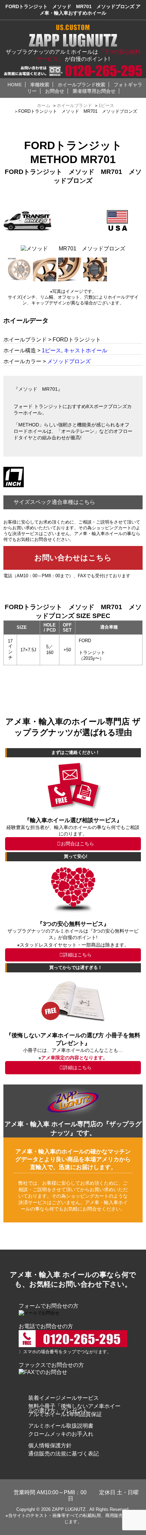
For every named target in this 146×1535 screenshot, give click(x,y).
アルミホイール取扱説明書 (60, 1426)
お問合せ (54, 91)
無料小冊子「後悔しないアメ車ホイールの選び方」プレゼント (74, 1408)
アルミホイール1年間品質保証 (65, 1414)
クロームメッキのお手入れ (60, 1434)
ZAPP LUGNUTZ (69, 1509)
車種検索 (39, 84)
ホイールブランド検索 (81, 84)
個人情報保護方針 (50, 1445)
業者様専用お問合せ (94, 91)
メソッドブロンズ (69, 361)
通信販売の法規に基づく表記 (63, 1454)
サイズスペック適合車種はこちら (54, 502)
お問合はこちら (77, 843)
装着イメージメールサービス (63, 1398)
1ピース (51, 350)
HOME (14, 84)
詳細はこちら (77, 954)
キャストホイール (85, 350)
